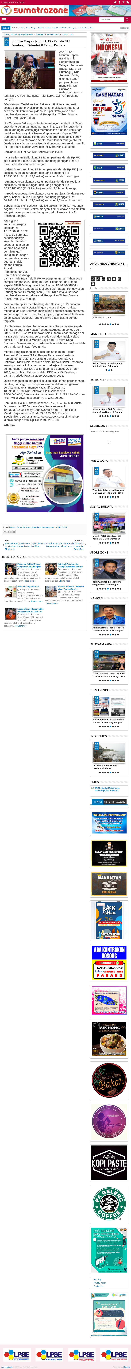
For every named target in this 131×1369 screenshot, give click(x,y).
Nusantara (36, 527)
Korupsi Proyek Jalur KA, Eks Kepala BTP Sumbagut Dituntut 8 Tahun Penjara (41, 43)
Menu (4, 19)
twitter (115, 2)
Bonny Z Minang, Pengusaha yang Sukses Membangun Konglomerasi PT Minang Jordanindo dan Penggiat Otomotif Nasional (106, 583)
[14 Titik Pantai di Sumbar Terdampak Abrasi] (109, 752)
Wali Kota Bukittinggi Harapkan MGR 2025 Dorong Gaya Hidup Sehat (108, 491)
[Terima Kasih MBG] (109, 304)
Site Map (97, 1279)
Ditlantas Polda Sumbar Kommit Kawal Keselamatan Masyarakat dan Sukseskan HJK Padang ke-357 (108, 675)
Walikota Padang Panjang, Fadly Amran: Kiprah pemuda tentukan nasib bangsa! (109, 364)
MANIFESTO (98, 334)
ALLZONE (120, 802)
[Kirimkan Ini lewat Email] (4, 531)
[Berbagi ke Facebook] (13, 531)
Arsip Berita (109, 802)
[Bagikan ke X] (10, 531)
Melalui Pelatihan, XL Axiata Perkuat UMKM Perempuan (106, 537)
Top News (97, 802)
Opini (94, 288)
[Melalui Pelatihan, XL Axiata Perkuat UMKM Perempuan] (109, 523)
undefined (37, 569)
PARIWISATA (99, 460)
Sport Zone (99, 552)
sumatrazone (7, 1367)
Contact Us (98, 1286)
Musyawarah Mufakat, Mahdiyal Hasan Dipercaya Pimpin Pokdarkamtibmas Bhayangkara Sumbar (108, 410)
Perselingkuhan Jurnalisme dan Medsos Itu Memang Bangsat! (108, 721)
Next (92, 309)
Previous (126, 309)
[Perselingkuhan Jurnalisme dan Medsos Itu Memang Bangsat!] (109, 706)
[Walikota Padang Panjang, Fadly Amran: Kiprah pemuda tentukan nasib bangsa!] (109, 350)
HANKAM (96, 598)
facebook (119, 2)
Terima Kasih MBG (101, 317)
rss (128, 2)
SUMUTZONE (61, 527)
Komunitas (99, 380)
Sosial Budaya (101, 506)
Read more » (30, 581)
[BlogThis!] (7, 531)
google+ (123, 2)
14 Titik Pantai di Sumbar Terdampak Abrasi (105, 767)
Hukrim (12, 527)
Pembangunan (48, 527)
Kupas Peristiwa (23, 527)
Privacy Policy (100, 1283)
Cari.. (127, 19)
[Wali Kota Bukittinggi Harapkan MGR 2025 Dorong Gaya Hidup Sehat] (109, 477)
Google (126, 1367)
